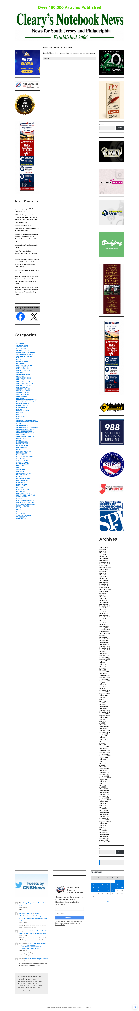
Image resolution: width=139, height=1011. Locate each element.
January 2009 (104, 792)
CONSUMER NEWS (22, 393)
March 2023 (103, 613)
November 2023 (104, 606)
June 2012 (102, 721)
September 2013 (105, 694)
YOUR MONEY (21, 519)
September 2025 (105, 567)
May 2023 (102, 610)
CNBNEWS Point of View (24, 389)
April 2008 (103, 809)
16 (122, 887)
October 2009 (104, 776)
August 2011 (103, 736)
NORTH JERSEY (21, 469)
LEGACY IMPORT (22, 446)
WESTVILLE (20, 513)
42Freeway (20, 343)
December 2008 (104, 794)
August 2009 (103, 780)
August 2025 (103, 569)
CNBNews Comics (22, 387)
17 (93, 890)
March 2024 (103, 600)
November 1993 (104, 842)
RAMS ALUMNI (21, 486)
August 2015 (103, 661)
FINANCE (19, 413)
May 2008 (102, 807)
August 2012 (103, 717)
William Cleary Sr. (21, 276)
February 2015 (104, 672)
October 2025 (104, 566)
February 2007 (104, 834)
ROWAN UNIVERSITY (23, 489)
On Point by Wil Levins (23, 473)
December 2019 (104, 646)
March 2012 (103, 725)
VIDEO (18, 510)
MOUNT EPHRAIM (22, 464)
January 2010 (103, 770)
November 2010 (104, 752)
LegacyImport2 (21, 447)
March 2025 (103, 578)
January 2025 (103, 582)
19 (102, 890)
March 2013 (103, 705)
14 (112, 887)
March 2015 (103, 670)
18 (98, 890)
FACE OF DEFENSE (22, 411)
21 (112, 890)
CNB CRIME (20, 380)
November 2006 (104, 838)
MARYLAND (20, 455)
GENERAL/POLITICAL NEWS (26, 420)
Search (101, 125)
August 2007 (103, 823)
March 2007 (103, 833)
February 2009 (104, 791)
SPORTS (19, 499)
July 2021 (102, 635)
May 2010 (102, 763)
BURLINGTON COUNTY (24, 365)
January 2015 (103, 674)
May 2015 (102, 666)
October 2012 (104, 714)
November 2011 (104, 732)
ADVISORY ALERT (22, 345)
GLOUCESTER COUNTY (24, 431)
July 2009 (102, 781)
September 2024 (105, 589)
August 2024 (103, 591)
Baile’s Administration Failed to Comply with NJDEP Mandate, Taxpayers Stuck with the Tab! (33, 946)
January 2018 (103, 653)
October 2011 (103, 734)
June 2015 (102, 664)
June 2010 (102, 761)
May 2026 (102, 553)
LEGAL (18, 449)
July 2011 (102, 738)
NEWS (18, 468)
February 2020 (104, 642)
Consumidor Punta (22, 394)
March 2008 (103, 811)
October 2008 (104, 798)
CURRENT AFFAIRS (22, 396)
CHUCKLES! (20, 376)
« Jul (107, 902)
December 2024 (104, 584)
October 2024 (104, 588)
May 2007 (102, 829)
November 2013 (104, 690)
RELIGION (19, 488)
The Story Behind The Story (25, 504)
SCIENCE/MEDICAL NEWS (25, 495)
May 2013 (102, 701)
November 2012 (104, 712)
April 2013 (102, 703)
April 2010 (102, 765)
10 (93, 887)
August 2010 (103, 758)
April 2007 (103, 831)
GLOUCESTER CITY (23, 425)
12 (102, 887)
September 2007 (105, 822)
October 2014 (104, 679)
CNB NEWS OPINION (23, 382)
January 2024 (103, 604)
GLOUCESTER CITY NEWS (25, 429)
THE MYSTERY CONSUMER (25, 502)
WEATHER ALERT (22, 511)
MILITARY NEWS (22, 460)
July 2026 (102, 549)
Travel (18, 508)
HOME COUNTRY (22, 442)
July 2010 (102, 759)
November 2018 (104, 650)
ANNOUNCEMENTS (22, 347)
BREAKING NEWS (22, 361)
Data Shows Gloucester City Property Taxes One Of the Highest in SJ (27, 228)
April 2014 (102, 686)
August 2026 (103, 547)
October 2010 (104, 754)
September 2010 (105, 756)
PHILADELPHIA (21, 482)
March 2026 (103, 557)
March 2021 (103, 637)
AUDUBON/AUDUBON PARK (25, 352)
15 (117, 887)
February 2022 (104, 626)
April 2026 (103, 555)
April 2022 (103, 622)
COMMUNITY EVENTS (23, 391)
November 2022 (104, 617)
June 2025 (102, 573)
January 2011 (103, 749)
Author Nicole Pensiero (24, 356)
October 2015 (103, 657)
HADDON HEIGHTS (22, 438)
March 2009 (103, 789)
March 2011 (103, 745)
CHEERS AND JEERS (23, 374)
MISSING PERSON (22, 462)
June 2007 (102, 827)
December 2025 (104, 562)
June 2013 (102, 699)
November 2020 (104, 639)
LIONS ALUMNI (21, 453)
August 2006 (103, 840)
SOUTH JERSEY (21, 497)
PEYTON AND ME (22, 480)
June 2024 (102, 595)
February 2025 (104, 580)
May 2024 (102, 597)
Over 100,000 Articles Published (69, 7)
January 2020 (104, 644)
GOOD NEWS (20, 435)
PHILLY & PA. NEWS (22, 484)
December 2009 (104, 772)
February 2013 (104, 706)
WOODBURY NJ (21, 517)
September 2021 (105, 633)
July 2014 (102, 683)
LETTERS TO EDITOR (23, 451)
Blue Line (19, 360)
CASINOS (19, 372)
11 (98, 887)
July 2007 (102, 825)
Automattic (87, 1007)
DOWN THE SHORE (22, 404)
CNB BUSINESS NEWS (23, 378)
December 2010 (104, 750)
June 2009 (102, 783)
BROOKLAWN (21, 363)
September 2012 (105, 716)
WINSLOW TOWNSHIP (24, 515)
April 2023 (103, 611)
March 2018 (103, 652)
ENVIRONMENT (21, 407)
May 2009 (102, 785)
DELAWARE (20, 398)
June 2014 (102, 685)
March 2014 (103, 688)
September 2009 (105, 778)
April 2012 (102, 723)
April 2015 (102, 668)
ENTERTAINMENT (22, 405)
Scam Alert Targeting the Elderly (36, 959)
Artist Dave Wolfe (22, 349)
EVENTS (19, 409)
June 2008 (102, 805)
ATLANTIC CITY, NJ (22, 350)
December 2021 (104, 630)
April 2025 (102, 577)
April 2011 (102, 743)
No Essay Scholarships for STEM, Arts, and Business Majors (26, 253)
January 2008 (104, 814)
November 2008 (104, 796)
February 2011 (104, 747)
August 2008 (103, 802)
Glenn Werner (19, 251)
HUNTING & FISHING (23, 444)
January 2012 (103, 728)
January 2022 (103, 628)
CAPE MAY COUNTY (23, 371)
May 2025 (102, 575)
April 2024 (103, 599)
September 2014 (105, 681)
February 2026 (104, 558)
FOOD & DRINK (21, 416)
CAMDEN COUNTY (22, 369)
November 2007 (104, 818)
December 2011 (104, 730)
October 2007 (104, 820)
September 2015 (104, 659)
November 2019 (104, 648)
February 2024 (104, 602)
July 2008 (102, 803)
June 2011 (102, 739)
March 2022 (103, 624)
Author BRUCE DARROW (24, 354)
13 (107, 887)
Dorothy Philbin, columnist (25, 402)
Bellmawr (19, 358)
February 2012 (104, 727)
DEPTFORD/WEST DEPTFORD (26, 400)
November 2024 (104, 586)
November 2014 (104, 677)
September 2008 (105, 800)
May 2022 (102, 621)
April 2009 (103, 787)
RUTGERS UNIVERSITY (24, 493)
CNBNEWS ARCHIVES (23, 385)
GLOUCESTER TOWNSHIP (25, 433)
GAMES (18, 418)
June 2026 (102, 551)
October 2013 (104, 692)
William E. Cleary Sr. (21, 215)
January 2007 (103, 836)
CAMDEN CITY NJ (22, 367)
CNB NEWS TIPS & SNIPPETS (25, 383)
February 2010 (104, 769)
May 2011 (102, 741)
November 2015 (104, 655)
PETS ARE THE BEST (23, 478)
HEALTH (19, 440)
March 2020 (103, 641)
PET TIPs (19, 477)
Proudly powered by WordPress (58, 1007)
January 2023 (103, 615)
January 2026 (103, 560)
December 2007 (104, 816)
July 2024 (102, 593)
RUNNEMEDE (20, 491)
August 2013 (103, 695)
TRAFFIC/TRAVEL (22, 506)
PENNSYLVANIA (21, 475)
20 (108, 890)
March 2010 (103, 767)
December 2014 (104, 675)
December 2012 (104, 710)
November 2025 (104, 564)
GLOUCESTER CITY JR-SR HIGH (27, 427)
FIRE (18, 414)
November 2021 (104, 631)
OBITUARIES (20, 471)
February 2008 (104, 813)
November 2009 (104, 774)
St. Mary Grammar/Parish (25, 500)
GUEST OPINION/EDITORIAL (26, 436)
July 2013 (102, 697)
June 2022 (102, 619)
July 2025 (102, 571)
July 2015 (102, 663)
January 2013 (103, 708)
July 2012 (102, 719)
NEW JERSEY (20, 466)
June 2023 (102, 608)
